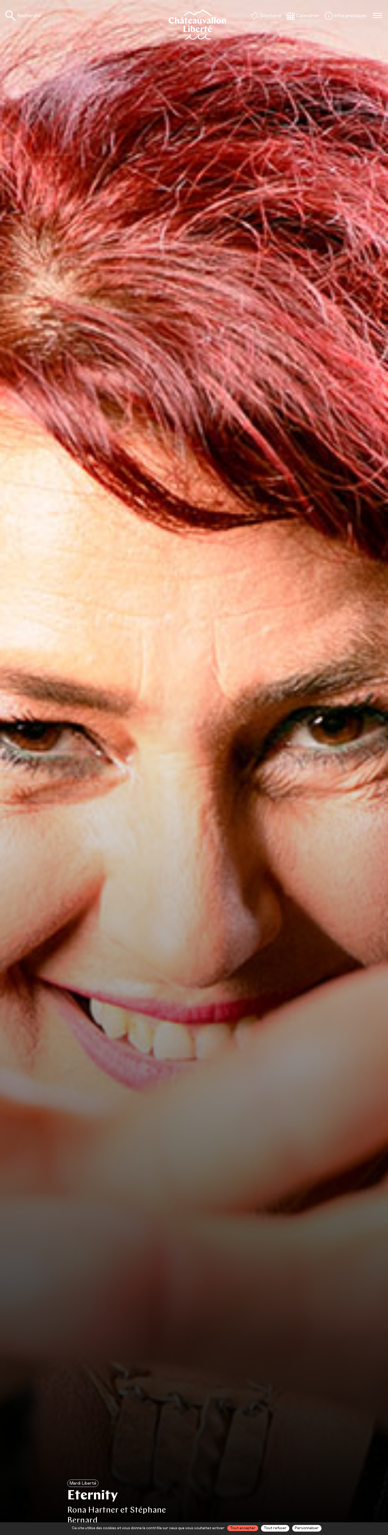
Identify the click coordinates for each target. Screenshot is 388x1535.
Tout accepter (242, 1528)
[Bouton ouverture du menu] (377, 15)
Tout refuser (275, 1528)
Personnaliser (307, 1528)
